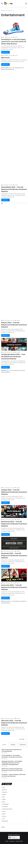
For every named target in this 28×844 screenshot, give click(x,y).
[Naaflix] (8, 3)
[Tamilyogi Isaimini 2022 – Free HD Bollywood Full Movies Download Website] (14, 344)
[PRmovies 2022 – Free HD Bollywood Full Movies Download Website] (14, 658)
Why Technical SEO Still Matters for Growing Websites (12, 750)
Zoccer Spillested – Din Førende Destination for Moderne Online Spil (12, 756)
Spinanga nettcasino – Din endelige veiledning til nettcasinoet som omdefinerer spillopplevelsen (12, 762)
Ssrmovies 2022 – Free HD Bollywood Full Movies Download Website (14, 587)
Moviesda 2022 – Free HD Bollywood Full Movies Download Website (14, 555)
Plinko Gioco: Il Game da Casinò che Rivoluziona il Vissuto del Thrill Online (12, 769)
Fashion (4, 794)
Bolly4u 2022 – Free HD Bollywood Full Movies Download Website (14, 325)
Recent (4, 744)
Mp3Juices (5, 58)
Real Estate (5, 821)
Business (4, 789)
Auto (3, 787)
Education (4, 792)
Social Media (5, 804)
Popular (13, 744)
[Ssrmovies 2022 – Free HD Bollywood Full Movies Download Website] (14, 575)
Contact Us (12, 841)
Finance (4, 816)
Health (3, 799)
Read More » (5, 52)
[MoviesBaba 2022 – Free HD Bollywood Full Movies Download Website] (14, 125)
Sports (3, 813)
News (3, 801)
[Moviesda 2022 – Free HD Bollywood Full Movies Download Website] (14, 543)
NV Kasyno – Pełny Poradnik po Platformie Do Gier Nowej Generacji (13, 775)
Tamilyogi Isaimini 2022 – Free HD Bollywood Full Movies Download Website (13, 356)
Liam (3, 37)
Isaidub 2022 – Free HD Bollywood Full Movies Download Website (14, 492)
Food (3, 797)
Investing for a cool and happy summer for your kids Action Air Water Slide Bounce (13, 41)
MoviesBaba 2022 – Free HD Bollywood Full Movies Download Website (14, 189)
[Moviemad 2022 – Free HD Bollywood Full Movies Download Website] (14, 511)
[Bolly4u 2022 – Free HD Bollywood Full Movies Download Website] (14, 260)
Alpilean (3, 827)
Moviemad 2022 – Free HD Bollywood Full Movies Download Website (14, 524)
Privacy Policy (19, 841)
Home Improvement (7, 809)
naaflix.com (17, 834)
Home (3, 10)
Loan (3, 818)
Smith (3, 55)
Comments (23, 744)
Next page (21, 739)
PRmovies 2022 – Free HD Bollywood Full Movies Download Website (14, 723)
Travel (3, 811)
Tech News (5, 806)
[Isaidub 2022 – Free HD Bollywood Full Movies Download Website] (14, 428)
